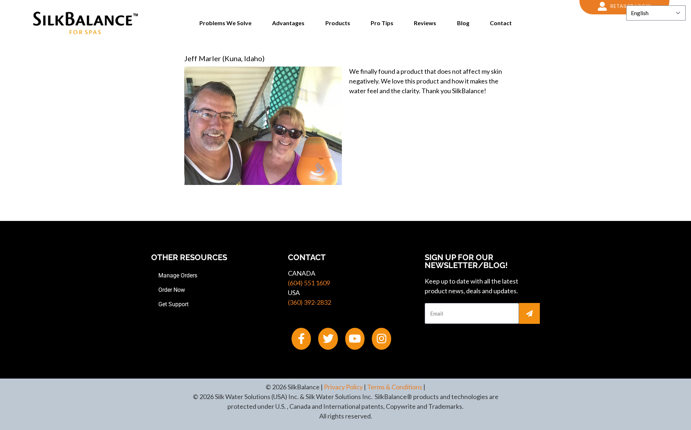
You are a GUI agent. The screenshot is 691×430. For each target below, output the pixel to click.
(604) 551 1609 (309, 283)
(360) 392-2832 (309, 302)
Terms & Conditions (394, 387)
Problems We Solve (225, 22)
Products (337, 22)
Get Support (173, 304)
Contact (501, 22)
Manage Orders (177, 275)
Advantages (288, 22)
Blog (463, 22)
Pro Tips (382, 22)
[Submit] (529, 313)
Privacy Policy (343, 387)
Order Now (171, 289)
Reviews (425, 22)
